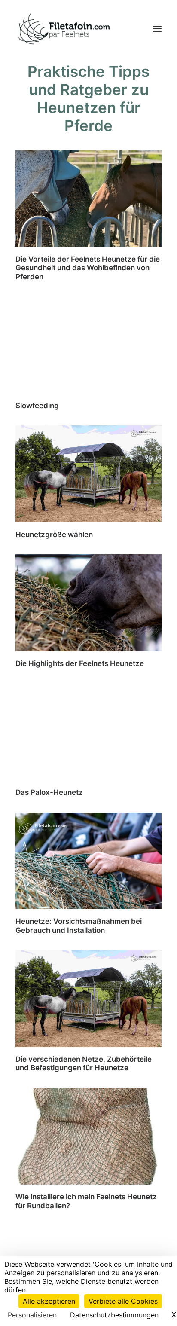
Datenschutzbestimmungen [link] (114, 1315)
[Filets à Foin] (63, 29)
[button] (157, 29)
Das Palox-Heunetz (49, 792)
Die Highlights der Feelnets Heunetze (79, 663)
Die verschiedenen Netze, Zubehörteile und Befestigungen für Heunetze (83, 1063)
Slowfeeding (37, 405)
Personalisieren (32, 1315)
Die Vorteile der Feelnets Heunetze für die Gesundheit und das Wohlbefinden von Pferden (87, 268)
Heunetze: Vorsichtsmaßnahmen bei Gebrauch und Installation (78, 925)
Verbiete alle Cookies (123, 1301)
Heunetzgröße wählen (54, 534)
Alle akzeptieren (49, 1301)
